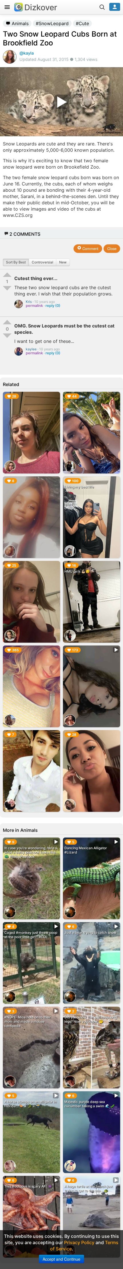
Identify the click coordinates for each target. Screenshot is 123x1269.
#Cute (82, 23)
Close (111, 248)
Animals (19, 23)
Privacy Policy (79, 1242)
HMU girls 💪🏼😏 (77, 571)
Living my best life (79, 487)
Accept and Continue (61, 1259)
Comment (89, 248)
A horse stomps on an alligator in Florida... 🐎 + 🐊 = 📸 (30, 1104)
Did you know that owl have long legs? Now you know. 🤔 (90, 1019)
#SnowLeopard (52, 23)
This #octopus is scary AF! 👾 (28, 1186)
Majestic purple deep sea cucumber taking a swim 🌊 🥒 (89, 1104)
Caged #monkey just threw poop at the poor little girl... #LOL (30, 934)
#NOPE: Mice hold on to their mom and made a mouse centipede (27, 1021)
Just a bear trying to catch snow (90, 932)
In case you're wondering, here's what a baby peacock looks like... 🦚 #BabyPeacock (31, 852)
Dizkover (40, 7)
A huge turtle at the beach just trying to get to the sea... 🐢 (88, 1188)
